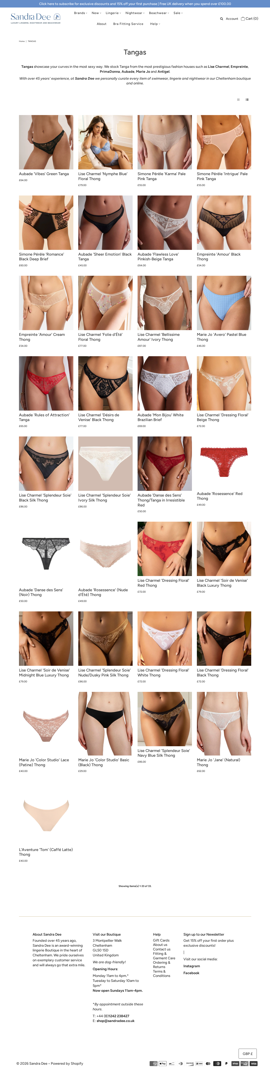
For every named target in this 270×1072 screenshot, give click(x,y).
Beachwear (158, 13)
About (102, 24)
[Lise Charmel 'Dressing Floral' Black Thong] (224, 638)
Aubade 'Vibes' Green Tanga (44, 173)
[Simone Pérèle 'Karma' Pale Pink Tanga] (165, 142)
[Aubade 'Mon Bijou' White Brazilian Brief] (165, 383)
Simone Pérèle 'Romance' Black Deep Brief (41, 257)
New (95, 13)
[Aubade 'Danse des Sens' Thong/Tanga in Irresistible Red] (165, 463)
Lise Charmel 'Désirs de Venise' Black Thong (98, 417)
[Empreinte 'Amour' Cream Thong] (46, 303)
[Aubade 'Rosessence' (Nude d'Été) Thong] (105, 553)
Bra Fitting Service (128, 24)
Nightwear (134, 13)
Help (154, 24)
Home (22, 41)
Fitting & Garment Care (164, 955)
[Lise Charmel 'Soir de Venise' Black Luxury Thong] (224, 549)
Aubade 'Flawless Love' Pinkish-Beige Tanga (158, 257)
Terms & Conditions (161, 973)
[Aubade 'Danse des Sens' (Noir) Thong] (46, 553)
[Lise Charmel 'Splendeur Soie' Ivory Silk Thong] (105, 463)
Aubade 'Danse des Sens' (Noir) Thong (41, 592)
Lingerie (112, 13)
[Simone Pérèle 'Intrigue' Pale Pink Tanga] (224, 142)
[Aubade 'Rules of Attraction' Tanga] (46, 383)
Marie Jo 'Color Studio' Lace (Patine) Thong (44, 762)
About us (160, 945)
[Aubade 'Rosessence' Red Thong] (224, 462)
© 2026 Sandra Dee (31, 1063)
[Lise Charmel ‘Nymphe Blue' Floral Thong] (105, 142)
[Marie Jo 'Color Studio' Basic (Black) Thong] (105, 724)
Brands (79, 13)
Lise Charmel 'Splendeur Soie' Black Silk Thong (45, 497)
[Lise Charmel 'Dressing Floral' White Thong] (165, 638)
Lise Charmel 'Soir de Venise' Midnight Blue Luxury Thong (44, 672)
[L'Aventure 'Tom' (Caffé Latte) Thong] (46, 813)
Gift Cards (161, 940)
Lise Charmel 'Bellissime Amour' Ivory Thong (159, 337)
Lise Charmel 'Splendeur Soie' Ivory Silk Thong (104, 497)
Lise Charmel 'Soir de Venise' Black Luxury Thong (222, 583)
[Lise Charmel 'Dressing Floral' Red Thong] (165, 549)
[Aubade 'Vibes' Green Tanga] (46, 142)
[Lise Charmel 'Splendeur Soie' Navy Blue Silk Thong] (165, 719)
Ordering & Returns (161, 964)
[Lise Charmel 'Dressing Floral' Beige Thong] (224, 383)
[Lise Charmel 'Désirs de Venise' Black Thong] (105, 383)
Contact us (161, 949)
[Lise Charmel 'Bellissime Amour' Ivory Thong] (165, 303)
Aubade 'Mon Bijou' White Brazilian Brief (161, 417)
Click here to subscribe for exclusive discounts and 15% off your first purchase (98, 4)
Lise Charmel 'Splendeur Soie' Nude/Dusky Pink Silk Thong (104, 672)
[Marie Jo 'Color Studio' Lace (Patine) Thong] (46, 724)
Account (232, 19)
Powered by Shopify (67, 1063)
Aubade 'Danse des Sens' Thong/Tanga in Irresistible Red (161, 500)
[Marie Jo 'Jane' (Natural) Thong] (224, 724)
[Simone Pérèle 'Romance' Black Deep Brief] (46, 223)
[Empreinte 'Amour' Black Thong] (224, 223)
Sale (177, 13)
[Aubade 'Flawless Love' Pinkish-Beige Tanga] (165, 223)
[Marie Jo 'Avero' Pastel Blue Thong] (224, 303)
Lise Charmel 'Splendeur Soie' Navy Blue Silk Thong (164, 753)
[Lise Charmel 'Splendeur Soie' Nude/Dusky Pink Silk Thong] (105, 638)
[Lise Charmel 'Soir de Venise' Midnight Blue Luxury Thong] (46, 638)
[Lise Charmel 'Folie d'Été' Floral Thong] (105, 303)
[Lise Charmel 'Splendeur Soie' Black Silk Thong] (46, 463)
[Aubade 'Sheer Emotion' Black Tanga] (105, 223)
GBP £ (248, 1054)
